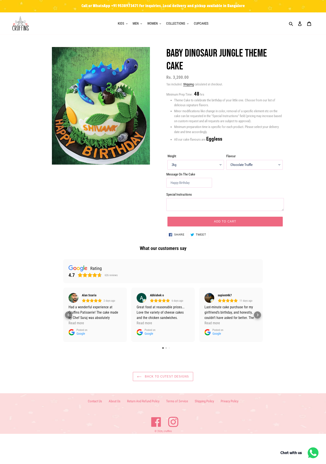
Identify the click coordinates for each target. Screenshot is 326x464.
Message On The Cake (180, 174)
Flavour (231, 156)
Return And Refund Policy (143, 401)
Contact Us (95, 401)
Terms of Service (177, 401)
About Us (114, 401)
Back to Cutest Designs (166, 376)
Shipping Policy (204, 401)
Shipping (188, 84)
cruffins (168, 431)
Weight (171, 156)
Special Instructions (179, 195)
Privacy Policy (229, 401)
